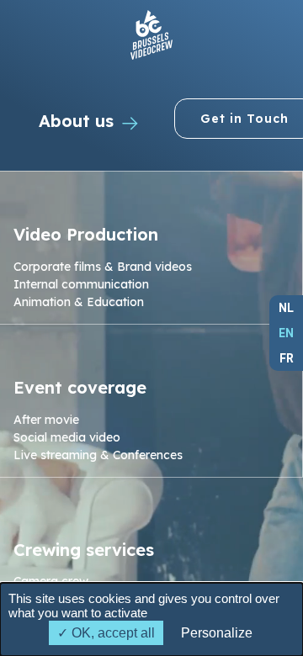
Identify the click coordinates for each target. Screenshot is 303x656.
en (286, 333)
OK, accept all (111, 633)
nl (286, 308)
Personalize (216, 633)
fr (286, 358)
